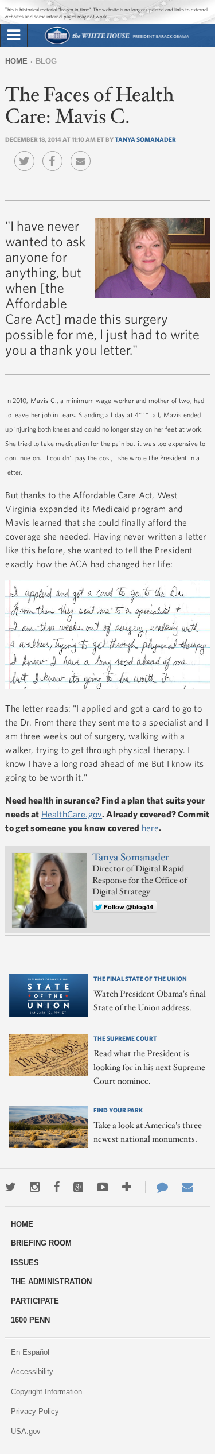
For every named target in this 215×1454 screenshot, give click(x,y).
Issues (25, 1262)
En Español (30, 1352)
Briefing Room (41, 1243)
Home (16, 61)
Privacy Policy (35, 1411)
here (150, 828)
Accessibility (32, 1371)
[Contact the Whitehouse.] (156, 1187)
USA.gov (26, 1431)
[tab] (14, 35)
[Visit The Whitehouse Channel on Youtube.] (102, 1187)
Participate (35, 1301)
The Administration (51, 1281)
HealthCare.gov (71, 814)
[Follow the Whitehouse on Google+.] (78, 1187)
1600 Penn (30, 1320)
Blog (46, 61)
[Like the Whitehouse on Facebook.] (56, 1187)
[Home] (116, 42)
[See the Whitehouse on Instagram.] (35, 1187)
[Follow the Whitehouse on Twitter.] (10, 1187)
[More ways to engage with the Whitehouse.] (126, 1187)
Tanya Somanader (145, 139)
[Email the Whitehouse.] (187, 1187)
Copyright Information (46, 1391)
